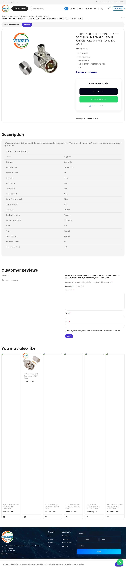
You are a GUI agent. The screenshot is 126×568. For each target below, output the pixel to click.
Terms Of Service (67, 543)
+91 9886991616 (9, 551)
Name (68, 313)
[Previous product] (119, 17)
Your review (69, 290)
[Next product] (124, 17)
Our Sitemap (65, 536)
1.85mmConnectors (92, 506)
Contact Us (65, 546)
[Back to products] (122, 17)
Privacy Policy (66, 539)
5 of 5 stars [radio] (83, 286)
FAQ (49, 546)
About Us (50, 539)
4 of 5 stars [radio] (81, 286)
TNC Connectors (9, 504)
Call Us (100, 91)
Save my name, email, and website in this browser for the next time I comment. (93, 331)
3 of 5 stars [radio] (80, 286)
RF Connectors (13, 16)
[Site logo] (5, 8)
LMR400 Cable (41, 16)
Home (3, 16)
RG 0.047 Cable (92, 509)
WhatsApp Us (100, 99)
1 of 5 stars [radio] (76, 286)
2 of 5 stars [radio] (78, 286)
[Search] (66, 8)
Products (50, 543)
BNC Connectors (31, 375)
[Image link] (7, 536)
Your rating (69, 286)
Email (67, 322)
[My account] (102, 9)
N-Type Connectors (27, 16)
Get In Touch (118, 8)
